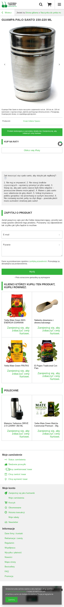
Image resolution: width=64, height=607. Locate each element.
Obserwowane (15, 507)
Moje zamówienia (16, 498)
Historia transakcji (17, 512)
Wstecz (8, 12)
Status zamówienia (16, 459)
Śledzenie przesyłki (17, 464)
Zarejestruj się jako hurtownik (22, 493)
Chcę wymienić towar (17, 479)
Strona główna (31, 12)
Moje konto (8, 488)
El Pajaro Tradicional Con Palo (45, 367)
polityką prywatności (38, 261)
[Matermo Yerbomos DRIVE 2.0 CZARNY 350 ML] (17, 409)
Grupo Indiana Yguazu (31, 121)
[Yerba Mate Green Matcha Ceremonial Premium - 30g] (47, 409)
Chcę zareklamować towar (20, 469)
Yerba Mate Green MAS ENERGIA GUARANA (14, 321)
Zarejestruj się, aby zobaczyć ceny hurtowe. (18, 330)
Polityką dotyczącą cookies (15, 591)
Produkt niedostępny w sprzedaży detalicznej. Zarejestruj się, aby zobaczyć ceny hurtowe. (32, 132)
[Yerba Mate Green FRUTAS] (17, 351)
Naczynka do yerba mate (52, 12)
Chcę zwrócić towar (17, 474)
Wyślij (32, 272)
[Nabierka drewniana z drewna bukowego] (47, 305)
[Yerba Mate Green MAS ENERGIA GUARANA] (17, 305)
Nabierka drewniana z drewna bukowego (44, 321)
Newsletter (13, 522)
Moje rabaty (14, 517)
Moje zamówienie (12, 454)
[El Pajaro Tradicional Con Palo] (47, 351)
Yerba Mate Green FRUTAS (16, 366)
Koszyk (12, 502)
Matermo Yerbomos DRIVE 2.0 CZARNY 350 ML (16, 424)
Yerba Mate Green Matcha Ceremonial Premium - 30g (46, 424)
